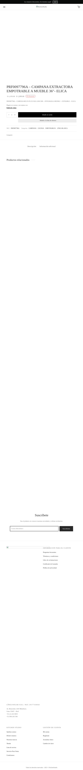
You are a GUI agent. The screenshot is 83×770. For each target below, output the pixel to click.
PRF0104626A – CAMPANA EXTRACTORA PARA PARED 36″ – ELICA (41, 322)
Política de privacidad (50, 568)
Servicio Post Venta (13, 751)
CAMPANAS (32, 128)
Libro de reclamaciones (50, 560)
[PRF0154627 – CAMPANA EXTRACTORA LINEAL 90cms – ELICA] (17, 176)
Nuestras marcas (12, 739)
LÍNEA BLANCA (62, 128)
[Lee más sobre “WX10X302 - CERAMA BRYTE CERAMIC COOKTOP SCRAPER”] (65, 313)
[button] (17, 182)
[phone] (24, 724)
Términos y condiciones (50, 556)
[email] (16, 724)
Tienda (9, 743)
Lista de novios (11, 747)
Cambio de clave (48, 743)
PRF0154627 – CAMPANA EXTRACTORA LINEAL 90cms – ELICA (17, 191)
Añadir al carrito (47, 115)
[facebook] (8, 724)
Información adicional (48, 146)
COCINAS (41, 128)
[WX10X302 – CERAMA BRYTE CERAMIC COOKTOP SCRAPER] (65, 242)
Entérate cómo (11, 108)
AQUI (55, 2)
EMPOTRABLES (50, 128)
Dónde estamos (11, 736)
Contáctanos (10, 755)
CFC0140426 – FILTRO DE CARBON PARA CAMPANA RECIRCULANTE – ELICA (16, 487)
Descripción (31, 146)
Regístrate (46, 736)
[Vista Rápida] (21, 182)
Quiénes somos (11, 732)
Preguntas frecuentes (49, 552)
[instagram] (12, 724)
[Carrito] (79, 7)
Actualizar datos (48, 739)
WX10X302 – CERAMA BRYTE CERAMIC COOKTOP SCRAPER (65, 322)
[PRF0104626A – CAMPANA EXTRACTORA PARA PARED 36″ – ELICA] (41, 242)
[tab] (31, 146)
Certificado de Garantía (50, 564)
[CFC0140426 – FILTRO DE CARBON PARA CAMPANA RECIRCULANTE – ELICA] (17, 407)
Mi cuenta (46, 732)
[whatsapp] (20, 724)
